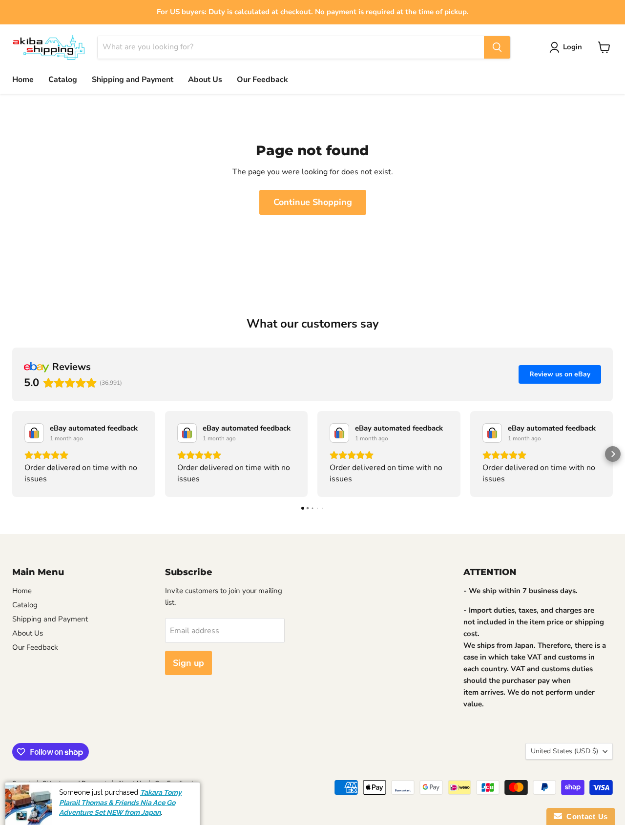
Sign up (188, 663)
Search (22, 783)
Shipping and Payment (132, 79)
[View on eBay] (34, 433)
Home (23, 79)
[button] (12, 454)
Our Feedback (262, 79)
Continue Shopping (312, 202)
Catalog (62, 79)
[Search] (497, 47)
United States (564, 751)
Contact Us (585, 816)
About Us (205, 79)
